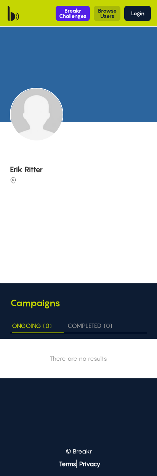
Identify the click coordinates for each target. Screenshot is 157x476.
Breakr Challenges (73, 13)
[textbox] (79, 224)
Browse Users (107, 13)
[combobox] (79, 225)
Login (137, 13)
